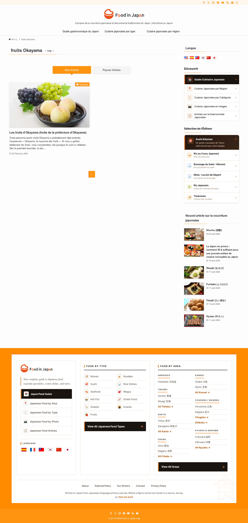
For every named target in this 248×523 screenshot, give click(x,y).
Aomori (164, 395)
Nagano (165, 451)
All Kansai (201, 392)
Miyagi (164, 401)
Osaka (201, 381)
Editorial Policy (103, 485)
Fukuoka (202, 436)
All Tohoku (164, 406)
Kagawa (202, 411)
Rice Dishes (127, 384)
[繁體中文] (41, 449)
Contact (140, 485)
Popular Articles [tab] (112, 70)
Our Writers (123, 485)
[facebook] (204, 3)
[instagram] (213, 3)
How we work (126, 497)
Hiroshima (203, 406)
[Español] (24, 449)
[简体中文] (58, 449)
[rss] (227, 3)
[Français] (32, 449)
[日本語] (67, 449)
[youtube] (222, 3)
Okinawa (202, 442)
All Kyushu (201, 447)
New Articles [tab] (72, 70)
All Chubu (163, 456)
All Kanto (163, 431)
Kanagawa (167, 426)
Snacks (125, 406)
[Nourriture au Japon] (124, 14)
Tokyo (164, 420)
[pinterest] (218, 3)
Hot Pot (92, 399)
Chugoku (200, 417)
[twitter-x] (208, 3)
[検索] (237, 3)
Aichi (163, 445)
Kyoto (201, 386)
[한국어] (50, 449)
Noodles (125, 376)
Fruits (91, 414)
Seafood (92, 391)
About (85, 485)
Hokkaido (167, 381)
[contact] (232, 3)
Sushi (91, 384)
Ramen (92, 376)
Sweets (92, 406)
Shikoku (200, 422)
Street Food (127, 399)
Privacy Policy (158, 485)
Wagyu (124, 391)
